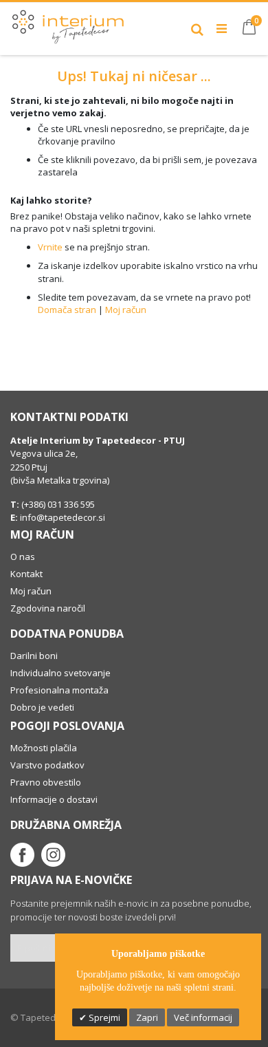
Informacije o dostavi (54, 799)
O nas (22, 556)
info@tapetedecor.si (62, 517)
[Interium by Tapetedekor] (68, 23)
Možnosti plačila (43, 748)
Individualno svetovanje (60, 673)
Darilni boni (34, 655)
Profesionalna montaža (59, 690)
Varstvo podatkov (47, 765)
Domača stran (67, 309)
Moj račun (125, 309)
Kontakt (26, 574)
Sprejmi (103, 1017)
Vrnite (50, 247)
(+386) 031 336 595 (57, 504)
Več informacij (203, 1017)
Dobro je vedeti (42, 707)
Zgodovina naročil (47, 608)
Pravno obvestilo (45, 782)
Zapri (147, 1017)
